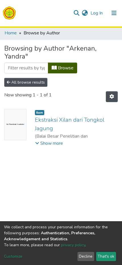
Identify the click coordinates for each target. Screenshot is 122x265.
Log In (97, 13)
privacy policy (73, 245)
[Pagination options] (112, 96)
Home (11, 33)
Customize (13, 256)
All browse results (27, 82)
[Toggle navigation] (114, 13)
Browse (65, 68)
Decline (85, 256)
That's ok (106, 256)
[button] (84, 13)
